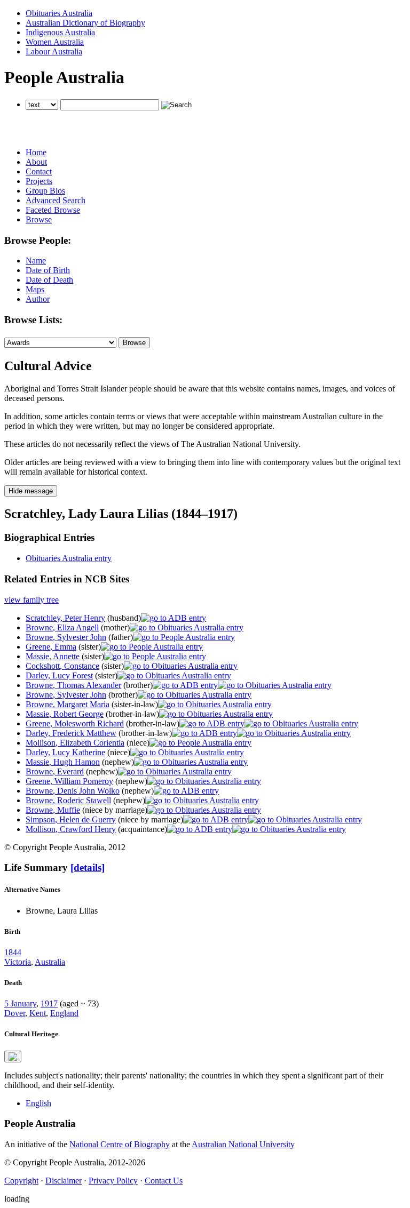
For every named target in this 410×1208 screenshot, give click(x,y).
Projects (39, 181)
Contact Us (164, 1180)
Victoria (17, 961)
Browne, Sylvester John (66, 637)
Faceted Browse (53, 209)
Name (36, 260)
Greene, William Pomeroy (69, 781)
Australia (50, 961)
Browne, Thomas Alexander (73, 685)
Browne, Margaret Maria (67, 704)
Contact (39, 171)
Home (36, 152)
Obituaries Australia (59, 13)
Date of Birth (48, 270)
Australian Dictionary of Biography (85, 22)
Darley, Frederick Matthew (71, 733)
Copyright (21, 1180)
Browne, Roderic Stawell (68, 800)
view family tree (31, 599)
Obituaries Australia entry (69, 558)
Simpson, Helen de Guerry (71, 819)
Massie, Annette (53, 656)
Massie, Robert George (65, 713)
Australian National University (243, 1144)
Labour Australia (54, 51)
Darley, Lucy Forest (59, 675)
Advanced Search (55, 200)
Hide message (31, 491)
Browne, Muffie (53, 809)
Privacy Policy (113, 1180)
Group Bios (45, 190)
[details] (87, 867)
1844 (12, 952)
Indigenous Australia (60, 32)
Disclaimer (63, 1180)
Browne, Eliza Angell (62, 627)
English (38, 1103)
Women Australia (55, 41)
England (64, 1013)
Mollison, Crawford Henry (71, 829)
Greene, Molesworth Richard (75, 723)
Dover (14, 1013)
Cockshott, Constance (62, 665)
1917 (49, 1003)
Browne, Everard (55, 771)
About (36, 161)
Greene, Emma (51, 646)
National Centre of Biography (119, 1144)
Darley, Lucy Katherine (65, 752)
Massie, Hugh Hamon (63, 761)
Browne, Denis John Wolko (73, 790)
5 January (20, 1003)
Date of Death (49, 279)
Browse (39, 219)
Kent (37, 1013)
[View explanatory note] (12, 1056)
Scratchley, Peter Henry (65, 617)
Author (38, 298)
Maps (35, 289)
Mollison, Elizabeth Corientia (75, 742)
